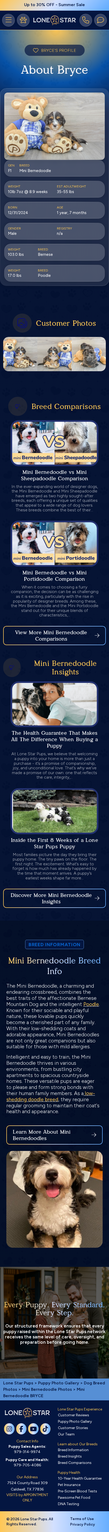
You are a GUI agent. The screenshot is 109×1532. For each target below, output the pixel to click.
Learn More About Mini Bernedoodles (41, 1135)
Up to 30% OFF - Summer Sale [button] (54, 4)
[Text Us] (100, 20)
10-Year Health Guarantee (80, 1478)
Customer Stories (73, 1428)
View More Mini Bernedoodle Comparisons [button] (51, 635)
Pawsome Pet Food (74, 1497)
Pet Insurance (69, 1485)
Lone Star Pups (18, 1382)
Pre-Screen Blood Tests (77, 1491)
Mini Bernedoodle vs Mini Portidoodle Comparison (54, 575)
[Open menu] (8, 20)
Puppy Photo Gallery (58, 1382)
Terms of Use (82, 1519)
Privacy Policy (82, 1524)
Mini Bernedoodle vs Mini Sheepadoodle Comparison (54, 475)
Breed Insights (70, 1456)
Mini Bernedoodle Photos (47, 1389)
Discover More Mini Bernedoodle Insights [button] (51, 898)
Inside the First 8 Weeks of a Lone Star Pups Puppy (54, 843)
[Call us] (85, 20)
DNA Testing (68, 1504)
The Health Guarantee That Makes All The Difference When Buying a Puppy (54, 739)
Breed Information (73, 1450)
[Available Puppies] (23, 20)
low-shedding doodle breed (50, 1096)
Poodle (91, 1004)
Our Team (66, 1434)
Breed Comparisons (75, 1462)
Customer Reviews (73, 1415)
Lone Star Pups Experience (80, 1409)
